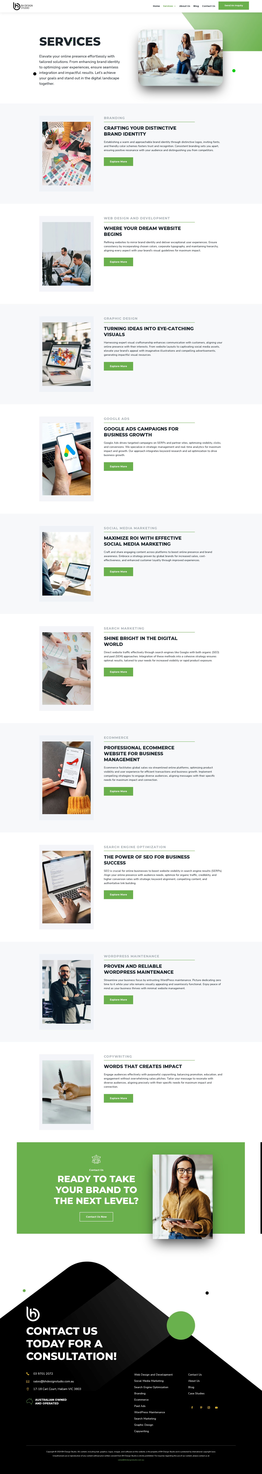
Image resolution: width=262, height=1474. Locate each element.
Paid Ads (140, 1406)
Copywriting (141, 1431)
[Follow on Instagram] (208, 1407)
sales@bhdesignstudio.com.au (131, 1460)
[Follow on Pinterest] (201, 1408)
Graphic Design (143, 1425)
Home (156, 6)
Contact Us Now (96, 1216)
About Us (184, 6)
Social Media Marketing (149, 1381)
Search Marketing (145, 1418)
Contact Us (208, 6)
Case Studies (196, 1393)
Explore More (118, 161)
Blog (196, 6)
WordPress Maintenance (149, 1412)
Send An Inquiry (234, 5)
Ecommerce (141, 1399)
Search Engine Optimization (151, 1387)
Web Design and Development (153, 1374)
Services (168, 6)
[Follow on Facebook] (192, 1408)
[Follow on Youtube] (216, 1408)
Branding (140, 1393)
